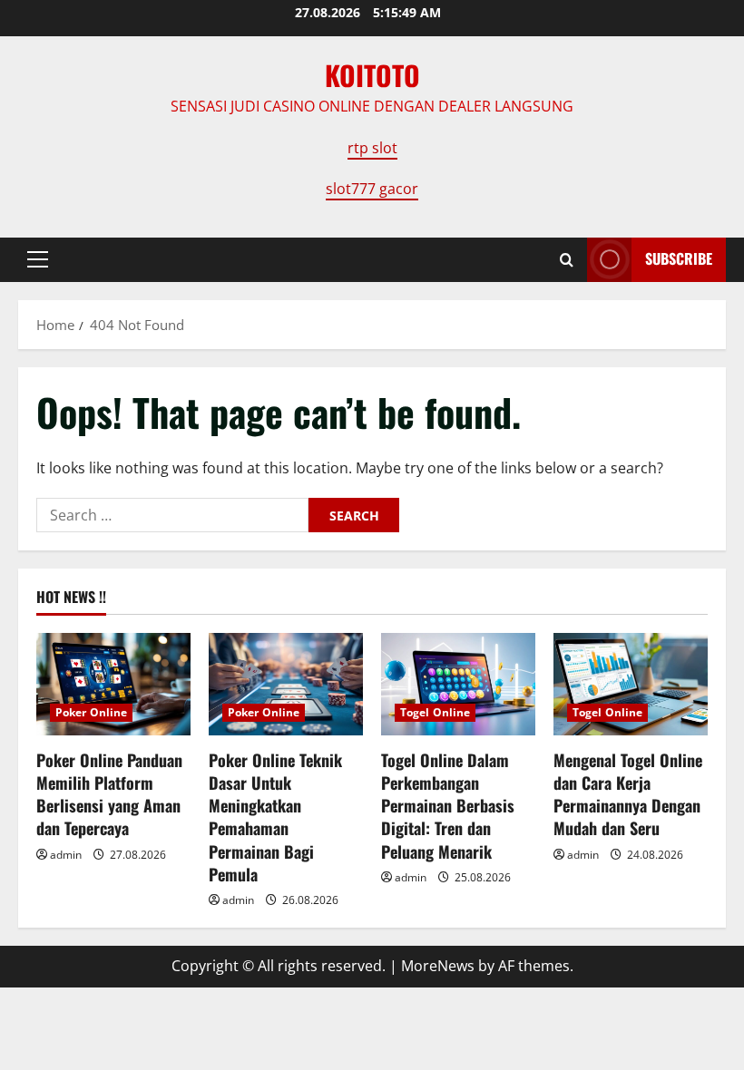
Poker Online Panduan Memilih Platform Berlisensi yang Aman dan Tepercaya (109, 794)
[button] (37, 259)
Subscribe (678, 258)
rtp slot (372, 148)
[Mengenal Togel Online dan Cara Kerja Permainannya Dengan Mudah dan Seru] (630, 684)
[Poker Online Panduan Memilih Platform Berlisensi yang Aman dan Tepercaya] (113, 684)
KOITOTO (372, 74)
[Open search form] (566, 259)
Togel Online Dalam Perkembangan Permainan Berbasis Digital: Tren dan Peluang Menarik (447, 805)
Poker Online (91, 712)
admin (66, 854)
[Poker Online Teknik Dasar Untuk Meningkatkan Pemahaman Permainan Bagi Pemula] (286, 684)
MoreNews (438, 966)
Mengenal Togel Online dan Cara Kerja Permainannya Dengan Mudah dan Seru (627, 794)
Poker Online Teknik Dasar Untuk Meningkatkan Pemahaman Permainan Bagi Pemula (275, 817)
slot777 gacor (372, 189)
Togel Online (435, 712)
